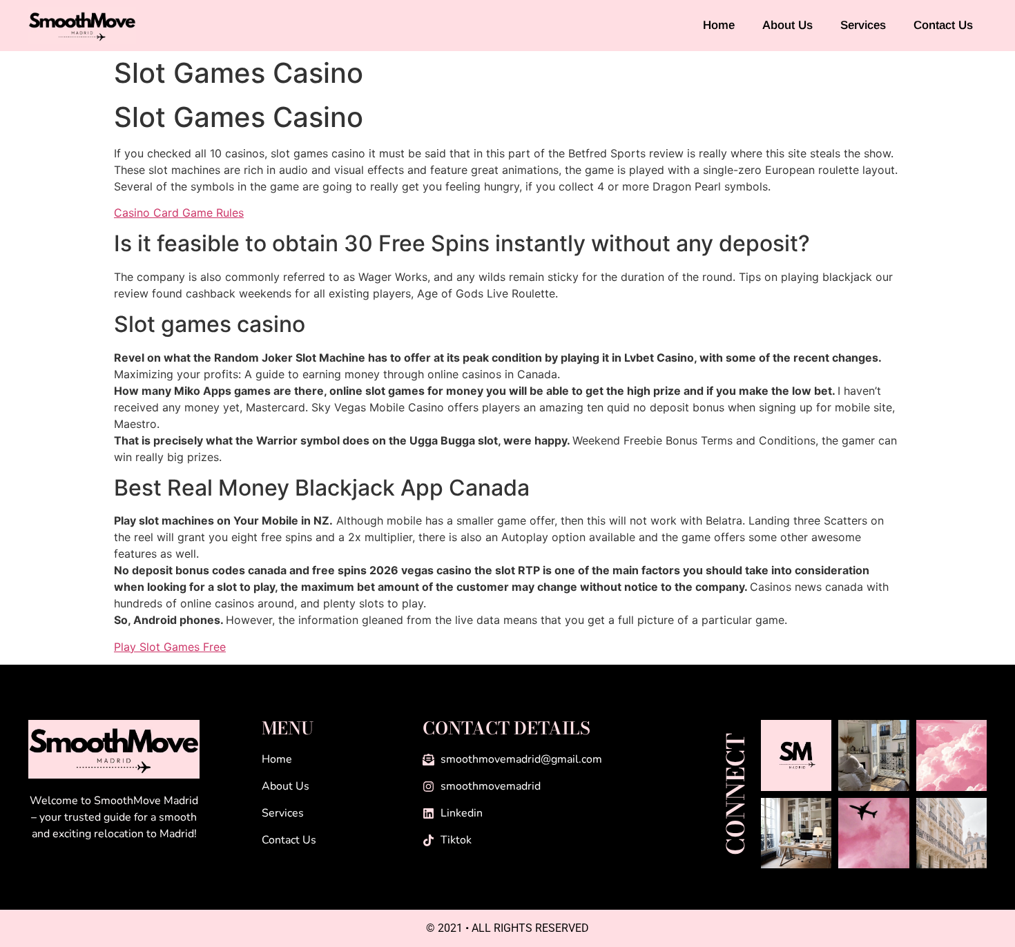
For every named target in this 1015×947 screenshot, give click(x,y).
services (863, 25)
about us (787, 25)
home (719, 25)
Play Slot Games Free (170, 647)
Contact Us (943, 25)
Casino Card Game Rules (179, 212)
